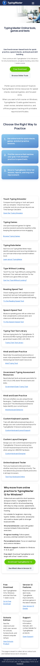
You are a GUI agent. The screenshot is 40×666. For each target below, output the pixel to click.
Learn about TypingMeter (12, 259)
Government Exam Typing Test (16, 387)
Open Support (28, 636)
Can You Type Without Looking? (15, 280)
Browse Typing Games (11, 236)
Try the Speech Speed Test (13, 322)
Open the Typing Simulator (13, 213)
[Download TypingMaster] (20, 3)
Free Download (20, 69)
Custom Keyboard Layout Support (17, 430)
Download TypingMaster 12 (20, 562)
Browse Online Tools (20, 76)
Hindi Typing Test (11, 363)
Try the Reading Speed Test (13, 301)
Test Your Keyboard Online (15, 477)
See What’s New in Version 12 (20, 568)
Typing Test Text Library (14, 343)
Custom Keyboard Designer (15, 454)
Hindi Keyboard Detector (14, 410)
